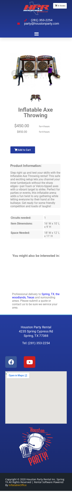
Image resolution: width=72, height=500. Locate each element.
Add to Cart (24, 149)
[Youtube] (29, 362)
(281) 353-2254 (41, 20)
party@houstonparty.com (41, 23)
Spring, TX (48, 294)
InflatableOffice (18, 485)
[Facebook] (11, 362)
